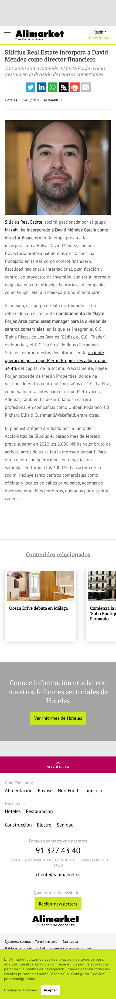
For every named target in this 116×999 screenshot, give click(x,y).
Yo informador (47, 941)
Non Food (68, 790)
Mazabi (12, 230)
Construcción (18, 825)
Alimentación (19, 790)
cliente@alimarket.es (58, 874)
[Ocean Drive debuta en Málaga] (40, 605)
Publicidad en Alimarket (25, 948)
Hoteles (11, 100)
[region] (58, 974)
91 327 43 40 (58, 850)
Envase (45, 790)
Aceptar (50, 990)
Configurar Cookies (20, 990)
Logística (92, 790)
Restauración (39, 811)
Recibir (99, 34)
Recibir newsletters (58, 904)
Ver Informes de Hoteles (58, 718)
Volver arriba (58, 767)
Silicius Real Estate (23, 222)
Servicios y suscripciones (70, 948)
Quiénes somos (18, 941)
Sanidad (65, 825)
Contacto (70, 941)
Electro (44, 825)
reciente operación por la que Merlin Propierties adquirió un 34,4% (56, 360)
